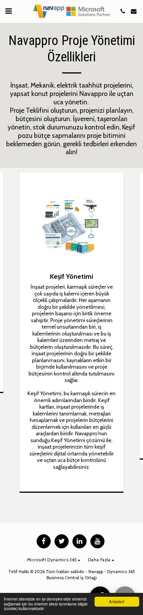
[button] (8, 11)
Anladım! (116, 601)
